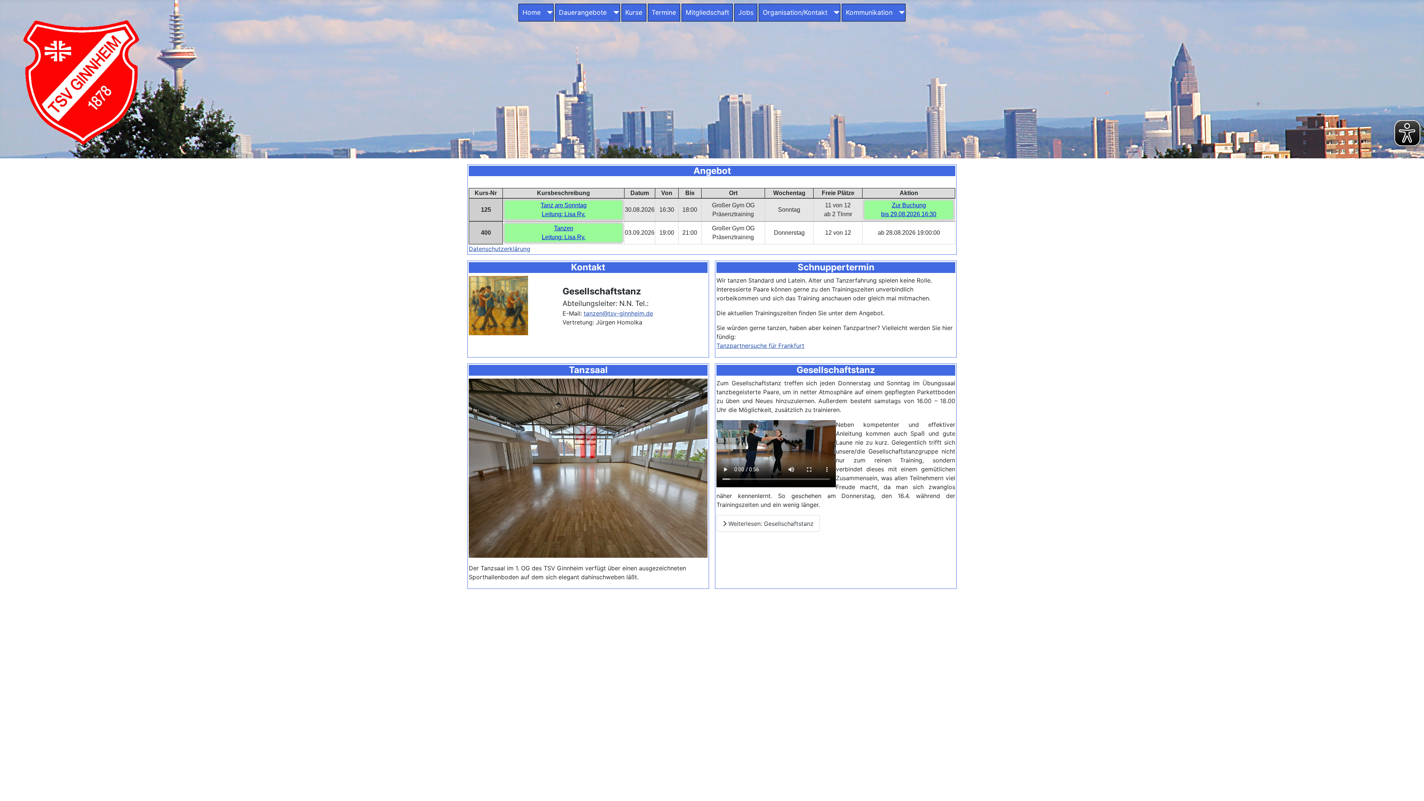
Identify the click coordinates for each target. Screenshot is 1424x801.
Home (532, 12)
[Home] (548, 12)
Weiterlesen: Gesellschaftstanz (770, 523)
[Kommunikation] (900, 12)
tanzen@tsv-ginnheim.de (618, 313)
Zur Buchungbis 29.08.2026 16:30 (908, 209)
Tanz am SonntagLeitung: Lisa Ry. (564, 209)
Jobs (746, 12)
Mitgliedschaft (707, 12)
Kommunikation (869, 12)
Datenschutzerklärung (499, 249)
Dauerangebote (583, 12)
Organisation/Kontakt (795, 12)
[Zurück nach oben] (1411, 787)
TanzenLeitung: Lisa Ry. (564, 232)
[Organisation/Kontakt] (835, 12)
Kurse (633, 12)
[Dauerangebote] (614, 12)
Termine (664, 12)
